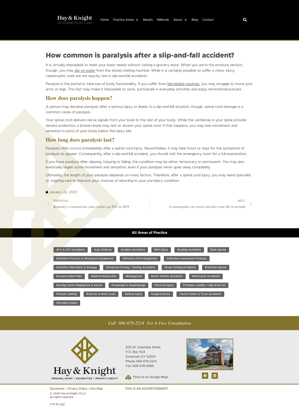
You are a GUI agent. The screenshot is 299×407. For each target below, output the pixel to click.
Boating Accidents (189, 249)
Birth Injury (161, 249)
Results (148, 19)
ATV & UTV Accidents (70, 249)
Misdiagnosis (134, 276)
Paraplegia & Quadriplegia (128, 285)
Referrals (163, 19)
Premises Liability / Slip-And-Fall (204, 285)
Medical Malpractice (104, 276)
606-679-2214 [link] (131, 323)
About (177, 19)
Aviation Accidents (133, 249)
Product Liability (66, 294)
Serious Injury (133, 294)
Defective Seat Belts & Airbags (76, 267)
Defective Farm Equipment (140, 258)
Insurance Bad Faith (69, 276)
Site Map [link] (96, 388)
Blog (195, 19)
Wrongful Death (66, 303)
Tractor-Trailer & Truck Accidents (200, 294)
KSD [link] (62, 404)
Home (104, 19)
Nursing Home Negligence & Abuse (79, 285)
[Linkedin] (215, 376)
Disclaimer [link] (57, 388)
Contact (208, 19)
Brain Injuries (218, 249)
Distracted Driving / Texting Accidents (130, 267)
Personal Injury (164, 285)
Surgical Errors (160, 294)
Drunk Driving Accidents (180, 267)
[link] (245, 20)
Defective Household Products (187, 258)
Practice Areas (123, 19)
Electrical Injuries (215, 267)
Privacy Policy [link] (77, 388)
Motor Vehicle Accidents (167, 276)
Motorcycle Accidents (206, 276)
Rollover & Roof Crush (100, 294)
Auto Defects (103, 249)
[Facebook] (205, 376)
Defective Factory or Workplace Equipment (85, 258)
